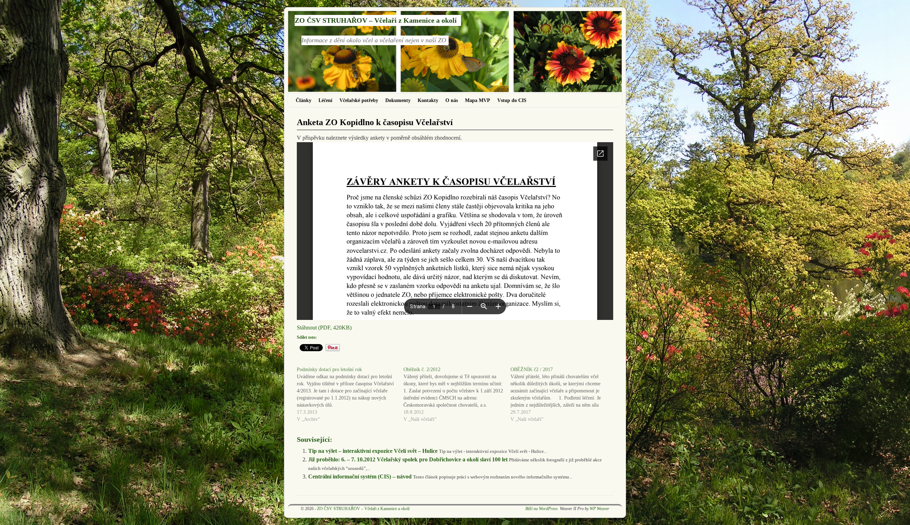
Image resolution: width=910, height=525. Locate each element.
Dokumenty (398, 100)
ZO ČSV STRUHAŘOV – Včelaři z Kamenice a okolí (376, 20)
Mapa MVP (477, 100)
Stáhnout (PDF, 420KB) (324, 328)
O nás (451, 100)
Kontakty (428, 100)
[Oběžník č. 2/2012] (456, 394)
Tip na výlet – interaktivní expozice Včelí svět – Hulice (373, 451)
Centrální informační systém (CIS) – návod (360, 476)
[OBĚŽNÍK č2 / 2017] (563, 394)
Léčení (325, 100)
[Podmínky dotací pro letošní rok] (350, 394)
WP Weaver (599, 508)
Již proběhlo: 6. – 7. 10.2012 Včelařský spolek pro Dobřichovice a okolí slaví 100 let (408, 459)
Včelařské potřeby (358, 100)
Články (303, 100)
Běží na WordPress (541, 508)
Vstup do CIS (511, 100)
